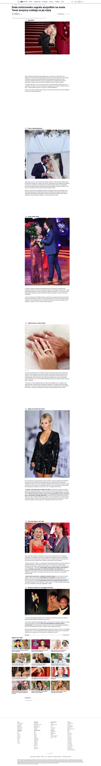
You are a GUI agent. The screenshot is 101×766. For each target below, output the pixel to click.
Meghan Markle (19, 726)
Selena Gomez (36, 725)
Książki (35, 732)
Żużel (35, 746)
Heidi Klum (52, 725)
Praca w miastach (70, 745)
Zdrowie (18, 739)
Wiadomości (19, 731)
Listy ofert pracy (69, 747)
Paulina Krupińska (70, 723)
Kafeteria (35, 737)
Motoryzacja (19, 737)
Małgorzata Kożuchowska (37, 724)
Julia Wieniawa (19, 724)
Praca (18, 740)
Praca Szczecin (69, 740)
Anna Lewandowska (20, 723)
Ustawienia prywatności (66, 756)
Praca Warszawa (69, 733)
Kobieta (18, 738)
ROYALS (62, 1)
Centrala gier (36, 745)
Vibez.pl (52, 734)
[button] (75, 1)
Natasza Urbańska (70, 726)
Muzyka (30, 1)
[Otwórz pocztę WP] (72, 2)
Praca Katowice (69, 744)
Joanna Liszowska (70, 725)
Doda (51, 726)
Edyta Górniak (36, 723)
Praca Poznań (69, 738)
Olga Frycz (68, 724)
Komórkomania (36, 739)
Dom (34, 731)
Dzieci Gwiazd (44, 1)
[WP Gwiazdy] (24, 2)
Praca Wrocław (69, 737)
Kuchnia (35, 733)
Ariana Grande (19, 725)
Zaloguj (79, 1)
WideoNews (57, 1)
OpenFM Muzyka (53, 733)
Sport (18, 732)
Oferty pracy (69, 732)
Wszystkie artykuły (53, 731)
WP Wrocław (36, 744)
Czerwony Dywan (37, 1)
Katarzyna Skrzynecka (54, 724)
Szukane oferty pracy (70, 748)
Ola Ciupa (52, 723)
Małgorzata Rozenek (37, 726)
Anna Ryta (16, 13)
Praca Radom (69, 739)
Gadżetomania (36, 740)
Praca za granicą (69, 746)
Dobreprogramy (36, 738)
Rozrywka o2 (36, 748)
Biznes (18, 733)
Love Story (51, 1)
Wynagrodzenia (36, 747)
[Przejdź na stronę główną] (18, 2)
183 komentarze (61, 13)
